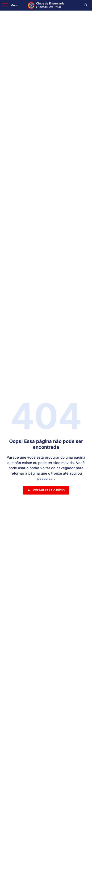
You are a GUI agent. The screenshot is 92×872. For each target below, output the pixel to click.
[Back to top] (81, 862)
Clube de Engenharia (50, 5)
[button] (10, 5)
